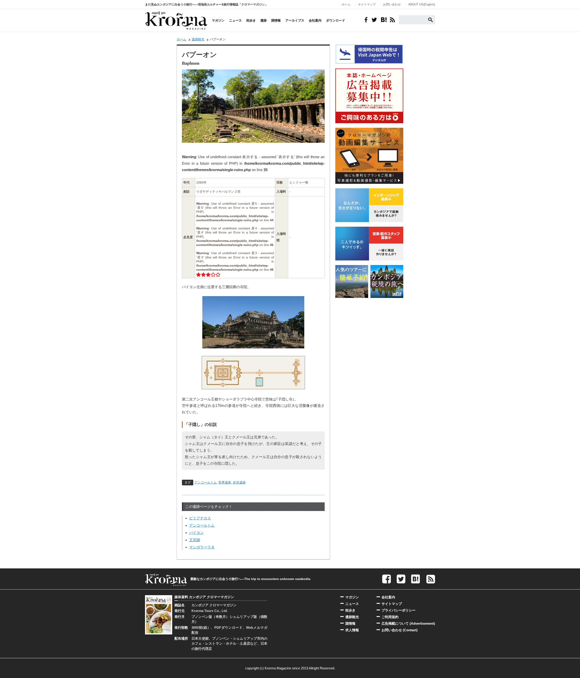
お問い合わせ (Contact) (400, 630)
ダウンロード (335, 20)
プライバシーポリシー (399, 610)
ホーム (346, 4)
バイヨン (196, 533)
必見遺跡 (239, 482)
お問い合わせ (392, 4)
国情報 (276, 20)
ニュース (235, 20)
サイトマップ (367, 4)
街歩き (251, 20)
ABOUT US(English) (421, 4)
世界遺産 (224, 482)
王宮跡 (194, 540)
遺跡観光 (198, 39)
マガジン (218, 20)
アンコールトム (205, 482)
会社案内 (315, 20)
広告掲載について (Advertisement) (408, 623)
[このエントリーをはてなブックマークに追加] (383, 19)
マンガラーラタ (202, 547)
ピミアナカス (200, 518)
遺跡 (263, 20)
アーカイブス (294, 20)
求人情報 (352, 630)
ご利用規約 (390, 617)
